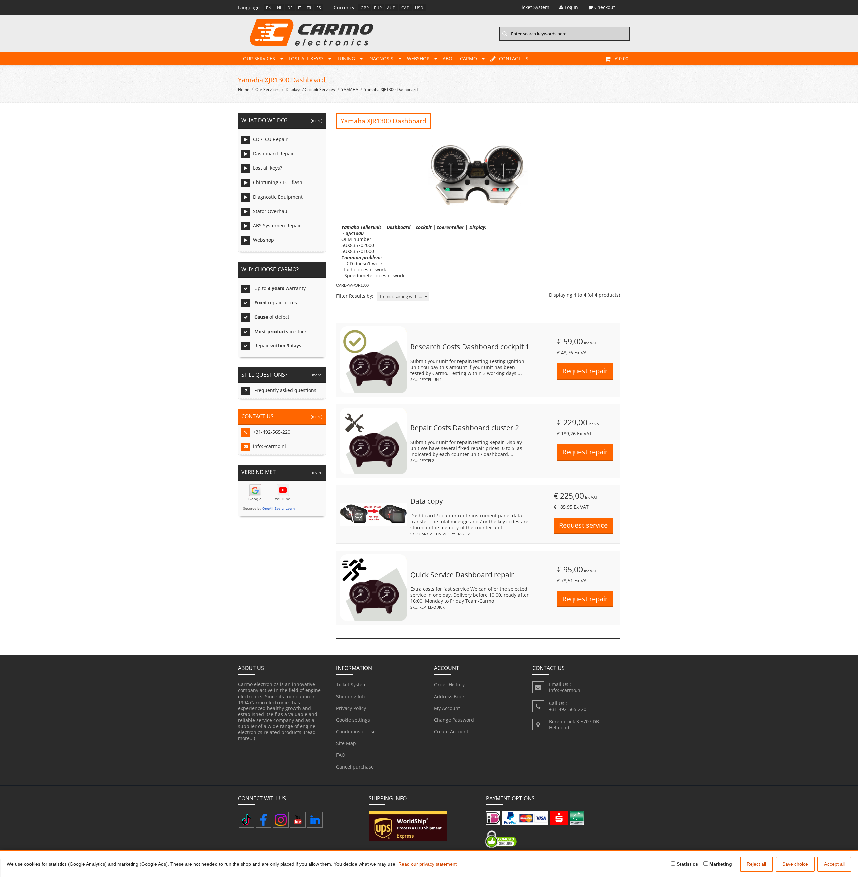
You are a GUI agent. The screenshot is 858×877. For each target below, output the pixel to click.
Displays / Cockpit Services (310, 89)
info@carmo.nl (269, 446)
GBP (365, 7)
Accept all (834, 864)
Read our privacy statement (427, 864)
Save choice (795, 864)
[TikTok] (246, 820)
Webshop (418, 58)
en (268, 7)
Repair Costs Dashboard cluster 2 (464, 427)
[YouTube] (298, 820)
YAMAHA (349, 89)
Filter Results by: (354, 296)
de (290, 7)
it (299, 7)
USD (419, 7)
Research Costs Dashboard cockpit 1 (469, 346)
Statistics (686, 864)
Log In (571, 7)
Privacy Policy (351, 708)
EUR (378, 7)
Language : (250, 7)
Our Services (259, 58)
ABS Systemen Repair (277, 225)
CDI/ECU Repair (270, 139)
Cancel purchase (355, 766)
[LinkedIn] (315, 820)
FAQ (340, 755)
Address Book (449, 696)
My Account (447, 708)
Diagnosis (380, 58)
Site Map (346, 743)
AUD (391, 7)
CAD (405, 7)
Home (243, 89)
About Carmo (460, 58)
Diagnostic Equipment (278, 197)
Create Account (451, 731)
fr (309, 7)
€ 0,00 (621, 58)
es (318, 7)
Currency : (345, 7)
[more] (316, 120)
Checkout (604, 7)
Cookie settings (353, 720)
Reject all (756, 864)
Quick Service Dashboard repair (462, 574)
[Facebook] (263, 820)
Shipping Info (351, 696)
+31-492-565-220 (271, 432)
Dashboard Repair (273, 153)
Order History (449, 684)
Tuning (346, 58)
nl (279, 7)
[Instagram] (281, 820)
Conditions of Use (356, 731)
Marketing (720, 864)
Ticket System (351, 684)
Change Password (454, 720)
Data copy (426, 501)
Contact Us (513, 58)
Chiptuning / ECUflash (277, 182)
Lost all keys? (306, 58)
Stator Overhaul (271, 211)
